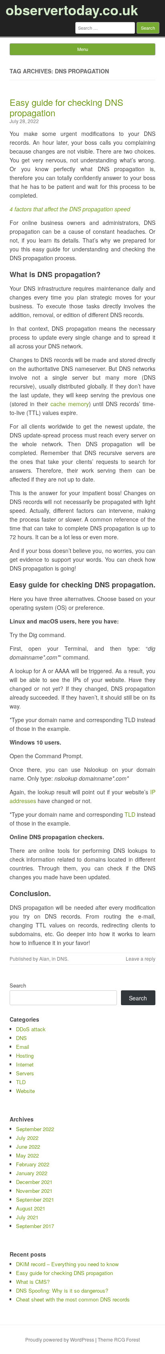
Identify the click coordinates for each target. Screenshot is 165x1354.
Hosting (25, 1055)
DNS (62, 958)
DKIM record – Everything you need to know (67, 1264)
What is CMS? (33, 1281)
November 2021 (34, 1190)
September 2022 (35, 1129)
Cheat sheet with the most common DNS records (73, 1299)
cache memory (69, 404)
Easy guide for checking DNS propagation (66, 107)
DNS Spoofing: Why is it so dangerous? (62, 1290)
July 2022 (27, 1137)
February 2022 (32, 1164)
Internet (25, 1064)
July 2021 (27, 1217)
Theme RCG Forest (119, 1339)
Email (22, 1046)
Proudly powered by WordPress (59, 1339)
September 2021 (35, 1199)
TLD (130, 814)
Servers (25, 1073)
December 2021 (34, 1182)
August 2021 (30, 1208)
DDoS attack (31, 1029)
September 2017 (35, 1226)
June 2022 (28, 1146)
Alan (44, 958)
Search (18, 985)
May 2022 (27, 1155)
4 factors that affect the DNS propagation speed (70, 209)
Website (25, 1091)
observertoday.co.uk (72, 9)
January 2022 (31, 1173)
